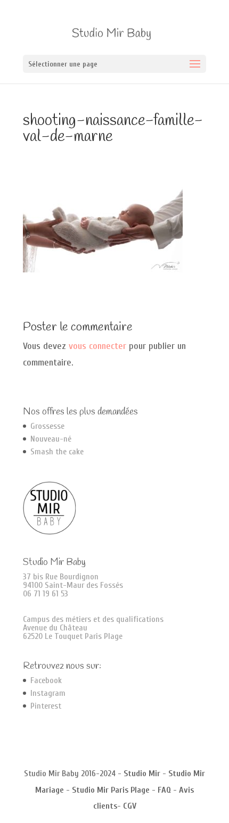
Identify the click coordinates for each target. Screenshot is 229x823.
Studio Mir (142, 773)
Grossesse (47, 426)
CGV (129, 806)
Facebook (46, 680)
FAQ (164, 790)
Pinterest (45, 706)
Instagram (48, 693)
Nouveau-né (50, 439)
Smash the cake (57, 451)
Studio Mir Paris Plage (111, 790)
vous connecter (97, 346)
